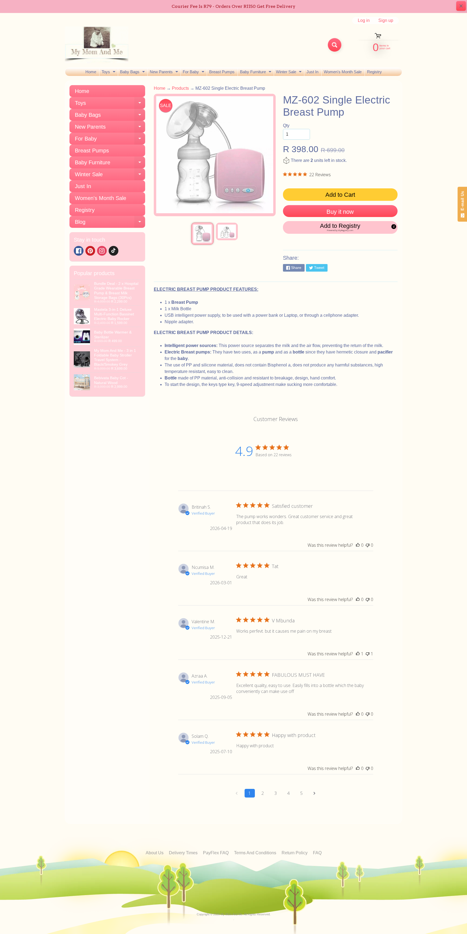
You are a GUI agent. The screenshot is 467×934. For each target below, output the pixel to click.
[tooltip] (393, 226)
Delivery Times (183, 852)
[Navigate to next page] (314, 793)
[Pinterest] (90, 251)
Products (180, 88)
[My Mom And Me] (96, 44)
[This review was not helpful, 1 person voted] (367, 654)
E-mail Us (462, 202)
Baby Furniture (256, 72)
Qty (286, 125)
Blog (110, 223)
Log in (364, 20)
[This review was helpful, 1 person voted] (358, 654)
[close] (461, 6)
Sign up (385, 20)
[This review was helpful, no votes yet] (358, 545)
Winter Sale (289, 72)
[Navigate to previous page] (237, 793)
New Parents (164, 72)
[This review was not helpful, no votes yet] (367, 545)
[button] (340, 227)
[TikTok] (113, 251)
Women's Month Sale (343, 71)
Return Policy (295, 852)
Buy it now (340, 211)
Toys (109, 72)
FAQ (317, 852)
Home (90, 71)
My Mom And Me (231, 914)
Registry (374, 71)
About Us (155, 852)
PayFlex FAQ (216, 852)
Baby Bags (133, 72)
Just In (312, 71)
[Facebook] (79, 251)
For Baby (194, 72)
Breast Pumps (222, 71)
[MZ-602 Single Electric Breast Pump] (202, 234)
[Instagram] (102, 251)
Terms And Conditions (255, 852)
